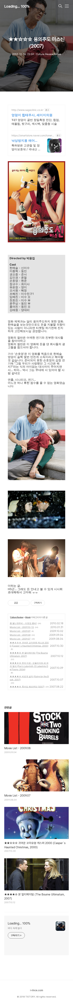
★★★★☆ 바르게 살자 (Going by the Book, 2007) (29, 678)
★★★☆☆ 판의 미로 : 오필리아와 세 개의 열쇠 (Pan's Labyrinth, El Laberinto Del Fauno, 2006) (29, 666)
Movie (27, 617)
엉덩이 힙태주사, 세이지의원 (32, 115)
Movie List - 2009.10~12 (22, 627)
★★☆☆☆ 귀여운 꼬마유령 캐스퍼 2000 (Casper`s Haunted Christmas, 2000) (29, 644)
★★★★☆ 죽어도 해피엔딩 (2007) (27, 686)
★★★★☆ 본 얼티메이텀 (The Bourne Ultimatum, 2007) (29, 654)
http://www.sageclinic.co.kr (27, 109)
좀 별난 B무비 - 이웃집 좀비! (23, 623)
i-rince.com (36, 990)
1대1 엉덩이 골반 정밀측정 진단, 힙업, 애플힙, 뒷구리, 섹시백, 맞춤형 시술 (36, 121)
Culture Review (16, 617)
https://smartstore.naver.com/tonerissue (33, 135)
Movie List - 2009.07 (20, 638)
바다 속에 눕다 (15, 928)
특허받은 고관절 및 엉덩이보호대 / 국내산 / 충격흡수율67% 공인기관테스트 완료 (26, 147)
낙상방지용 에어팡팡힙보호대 (25, 141)
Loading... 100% (17, 6)
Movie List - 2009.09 (20, 631)
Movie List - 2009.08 (20, 635)
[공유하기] (21, 603)
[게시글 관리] (25, 603)
